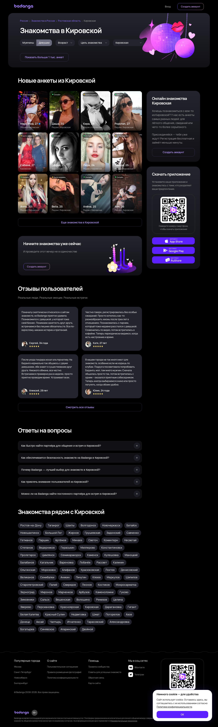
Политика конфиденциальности (62, 677)
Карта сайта (94, 683)
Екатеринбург (21, 683)
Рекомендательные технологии (124, 721)
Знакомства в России (43, 20)
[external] (173, 240)
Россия (24, 20)
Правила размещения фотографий (64, 672)
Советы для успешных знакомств (104, 672)
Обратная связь (96, 677)
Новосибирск (20, 677)
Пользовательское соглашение (62, 666)
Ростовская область (69, 20)
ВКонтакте (140, 667)
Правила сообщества (98, 666)
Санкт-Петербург (22, 672)
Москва (17, 666)
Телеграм (139, 674)
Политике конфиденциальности (174, 706)
